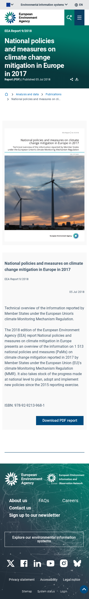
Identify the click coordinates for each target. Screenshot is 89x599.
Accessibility (49, 579)
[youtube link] (51, 563)
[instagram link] (64, 563)
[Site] (30, 17)
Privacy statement (22, 579)
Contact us (20, 508)
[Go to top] (84, 589)
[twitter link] (11, 563)
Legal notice (71, 579)
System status (46, 591)
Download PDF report (59, 420)
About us (18, 500)
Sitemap (27, 591)
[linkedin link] (38, 563)
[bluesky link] (78, 563)
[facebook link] (24, 563)
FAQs (44, 500)
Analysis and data (27, 94)
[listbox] (44, 5)
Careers (70, 500)
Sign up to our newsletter (34, 515)
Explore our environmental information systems (44, 539)
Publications (53, 94)
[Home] (7, 94)
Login (63, 591)
